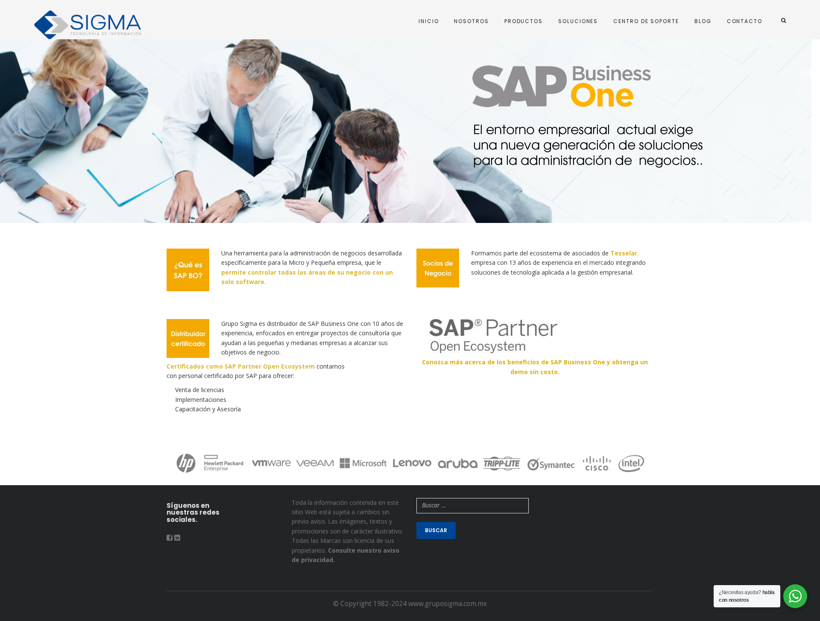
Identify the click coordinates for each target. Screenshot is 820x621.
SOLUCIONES (578, 21)
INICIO (429, 21)
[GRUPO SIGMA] (87, 24)
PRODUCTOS (523, 21)
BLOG (703, 21)
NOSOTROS (471, 21)
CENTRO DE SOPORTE (646, 21)
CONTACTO (744, 21)
